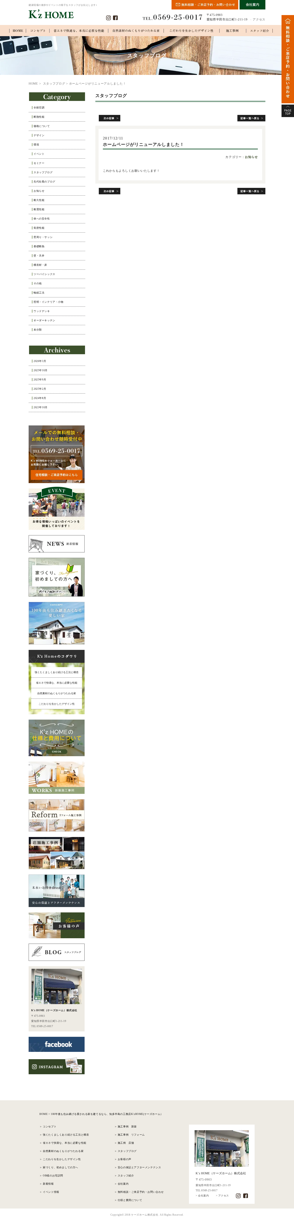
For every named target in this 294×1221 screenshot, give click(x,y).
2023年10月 (41, 407)
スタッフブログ (43, 172)
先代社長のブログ (44, 181)
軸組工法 (39, 292)
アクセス (259, 19)
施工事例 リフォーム (131, 1134)
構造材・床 (40, 264)
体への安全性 (42, 218)
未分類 (38, 329)
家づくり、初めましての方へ (60, 1167)
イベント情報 (51, 1191)
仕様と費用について (130, 1200)
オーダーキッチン (44, 320)
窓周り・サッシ (43, 237)
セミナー (39, 163)
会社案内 (123, 1183)
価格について (42, 126)
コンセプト (49, 1126)
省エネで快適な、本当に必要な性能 (56, 682)
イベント (39, 153)
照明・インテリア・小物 (48, 301)
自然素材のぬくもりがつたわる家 (56, 693)
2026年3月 (40, 361)
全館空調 (39, 107)
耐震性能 (39, 209)
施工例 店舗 (126, 1142)
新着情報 (48, 1183)
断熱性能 (39, 116)
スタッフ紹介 (126, 1175)
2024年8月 (40, 398)
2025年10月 (41, 370)
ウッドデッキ (42, 311)
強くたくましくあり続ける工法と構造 (57, 672)
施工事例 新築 (127, 1126)
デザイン (39, 135)
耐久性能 (39, 200)
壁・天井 (39, 255)
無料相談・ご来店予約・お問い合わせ (141, 1191)
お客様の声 (124, 1159)
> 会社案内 (202, 1195)
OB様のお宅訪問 (53, 1175)
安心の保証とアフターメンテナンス (139, 1167)
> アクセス (222, 1195)
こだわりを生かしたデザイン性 (57, 703)
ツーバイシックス (44, 274)
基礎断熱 (39, 246)
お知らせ (39, 190)
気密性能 (39, 227)
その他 (38, 283)
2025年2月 (40, 388)
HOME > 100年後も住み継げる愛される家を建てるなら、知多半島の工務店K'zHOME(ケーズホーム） (101, 1114)
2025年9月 (40, 379)
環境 (36, 144)
